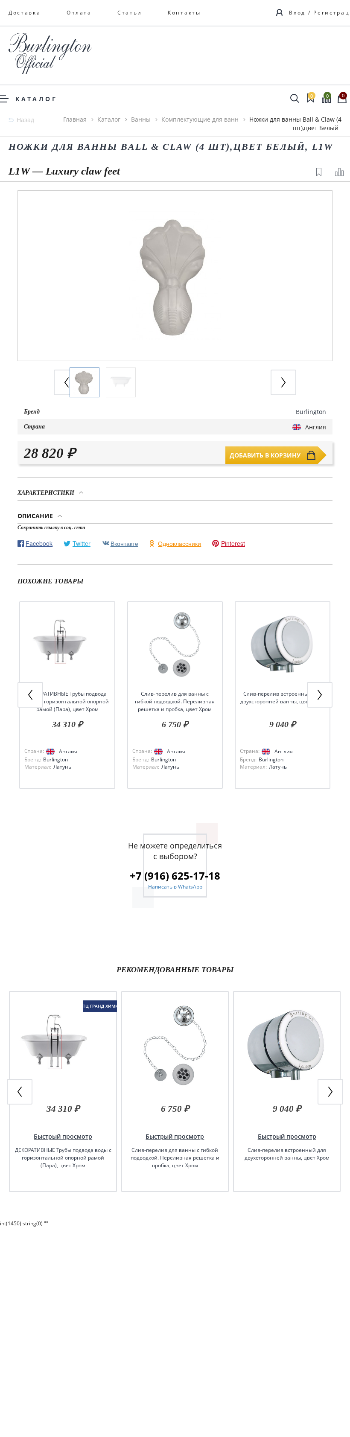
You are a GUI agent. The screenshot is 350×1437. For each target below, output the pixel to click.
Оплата (79, 12)
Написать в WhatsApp (175, 886)
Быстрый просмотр (63, 1136)
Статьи (129, 12)
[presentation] (283, 382)
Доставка (25, 12)
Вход (297, 12)
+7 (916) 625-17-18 (175, 876)
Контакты (184, 12)
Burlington (311, 412)
